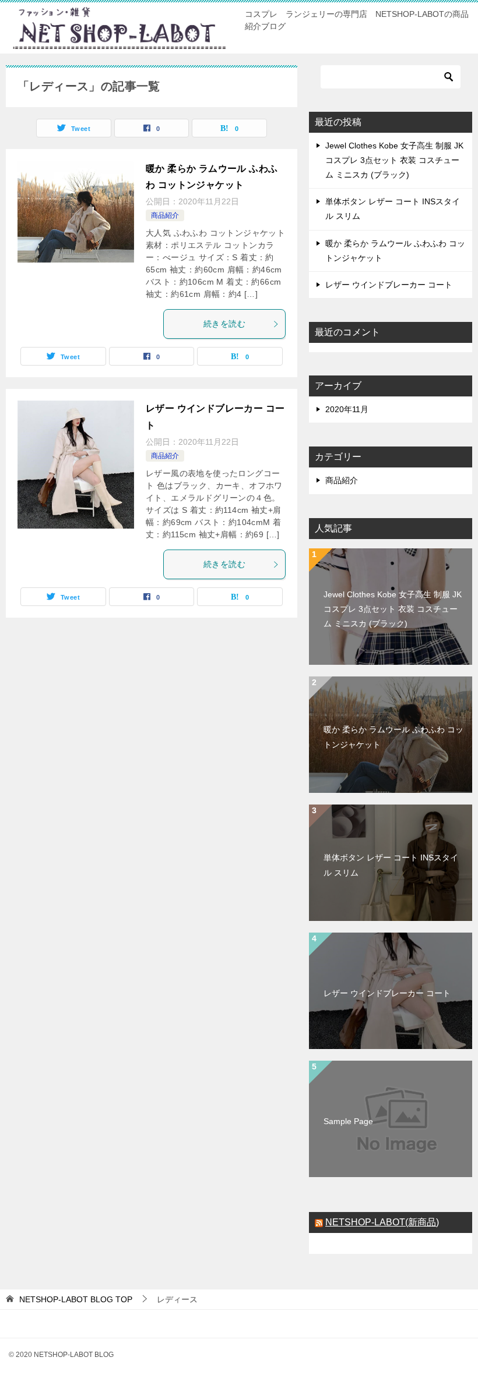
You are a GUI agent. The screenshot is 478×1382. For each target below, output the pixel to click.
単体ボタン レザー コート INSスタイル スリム (391, 865)
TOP (75, 1299)
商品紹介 (165, 215)
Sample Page (348, 1121)
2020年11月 (346, 409)
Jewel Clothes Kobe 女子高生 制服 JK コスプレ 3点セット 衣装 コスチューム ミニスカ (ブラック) (394, 160)
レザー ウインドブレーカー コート (388, 284)
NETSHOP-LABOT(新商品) (382, 1222)
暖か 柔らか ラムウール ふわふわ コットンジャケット (393, 737)
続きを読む (224, 323)
